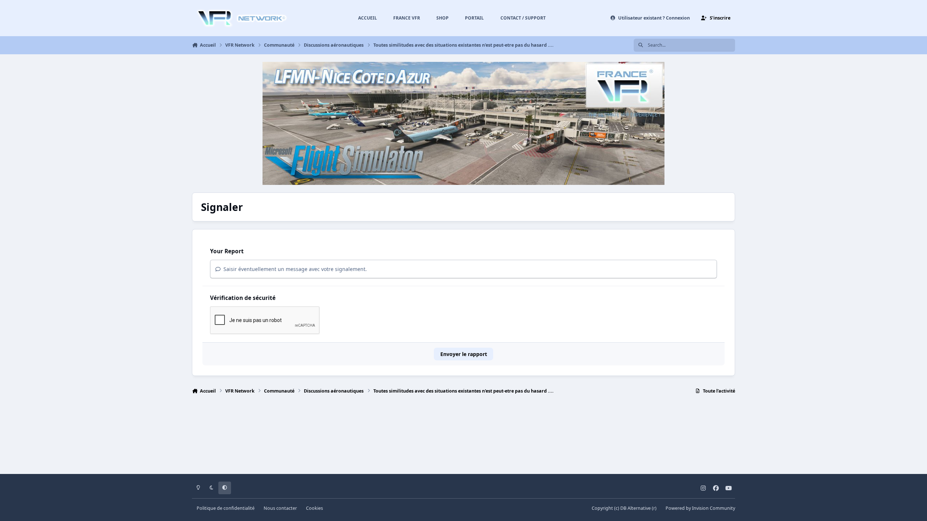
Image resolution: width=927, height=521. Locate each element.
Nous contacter (280, 508)
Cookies (314, 508)
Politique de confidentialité (226, 508)
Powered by (700, 508)
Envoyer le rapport (463, 354)
